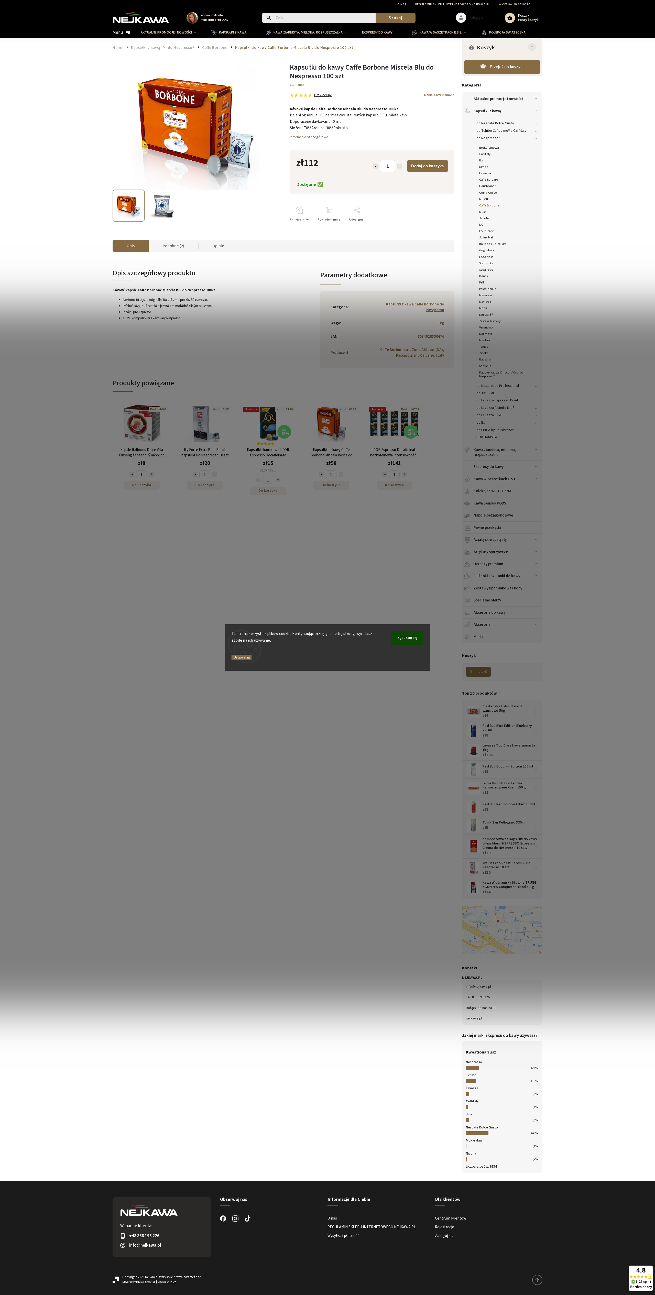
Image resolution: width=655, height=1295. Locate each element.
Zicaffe (483, 353)
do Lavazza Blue (488, 415)
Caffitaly (484, 154)
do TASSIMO (486, 393)
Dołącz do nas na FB (481, 1008)
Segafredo (486, 269)
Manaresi (485, 295)
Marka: (439, 95)
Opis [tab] (131, 246)
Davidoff (485, 301)
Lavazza (485, 173)
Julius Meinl (487, 237)
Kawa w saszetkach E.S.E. (495, 479)
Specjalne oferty (487, 600)
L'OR (482, 224)
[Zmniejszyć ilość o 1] (375, 166)
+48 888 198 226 (478, 997)
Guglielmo (486, 250)
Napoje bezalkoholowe (493, 515)
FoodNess (486, 257)
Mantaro (485, 340)
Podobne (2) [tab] (173, 246)
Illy (481, 160)
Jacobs (484, 218)
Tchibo (484, 346)
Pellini (483, 282)
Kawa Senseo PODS (490, 503)
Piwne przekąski (487, 527)
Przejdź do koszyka (507, 67)
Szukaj (395, 18)
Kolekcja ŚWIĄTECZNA (492, 491)
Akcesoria (482, 624)
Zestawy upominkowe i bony (498, 588)
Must (482, 212)
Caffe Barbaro (488, 179)
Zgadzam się (407, 637)
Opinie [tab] (218, 246)
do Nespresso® (488, 138)
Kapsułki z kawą (487, 111)
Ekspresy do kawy (489, 466)
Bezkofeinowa (489, 147)
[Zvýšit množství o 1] (151, 474)
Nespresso (474, 1062)
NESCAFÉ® (486, 314)
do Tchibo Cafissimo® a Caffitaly (501, 130)
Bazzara (485, 359)
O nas (402, 4)
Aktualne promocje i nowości (498, 99)
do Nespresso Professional (497, 385)
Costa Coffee (488, 192)
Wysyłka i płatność (514, 4)
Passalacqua (487, 289)
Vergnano (486, 327)
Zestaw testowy (490, 321)
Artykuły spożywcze (491, 552)
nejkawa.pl (474, 1018)
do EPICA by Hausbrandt (495, 430)
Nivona (471, 1153)
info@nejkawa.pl (478, 986)
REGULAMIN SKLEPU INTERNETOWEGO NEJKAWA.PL (452, 4)
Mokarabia (474, 1140)
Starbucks (486, 263)
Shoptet (150, 1282)
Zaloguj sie (444, 1235)
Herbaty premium (489, 564)
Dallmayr (485, 334)
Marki (478, 637)
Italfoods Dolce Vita (493, 244)
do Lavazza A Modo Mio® (495, 407)
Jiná (469, 1114)
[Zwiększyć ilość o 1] (399, 166)
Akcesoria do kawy (490, 612)
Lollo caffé (486, 231)
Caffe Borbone (489, 205)
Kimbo (484, 166)
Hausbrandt (487, 186)
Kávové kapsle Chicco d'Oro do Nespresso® (501, 374)
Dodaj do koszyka (427, 166)
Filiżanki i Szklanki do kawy (497, 576)
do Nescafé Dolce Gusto (495, 123)
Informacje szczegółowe (309, 137)
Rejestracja (444, 1227)
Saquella (485, 366)
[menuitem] (172, 32)
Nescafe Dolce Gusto (482, 1127)
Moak (483, 308)
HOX (173, 1282)
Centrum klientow (450, 1218)
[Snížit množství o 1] (131, 474)
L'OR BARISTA (486, 437)
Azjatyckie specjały (490, 539)
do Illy (481, 422)
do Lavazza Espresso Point (497, 400)
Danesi (484, 276)
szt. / (478, 672)
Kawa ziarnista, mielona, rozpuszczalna (495, 452)
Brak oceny (323, 95)
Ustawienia (242, 657)
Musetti (484, 199)
